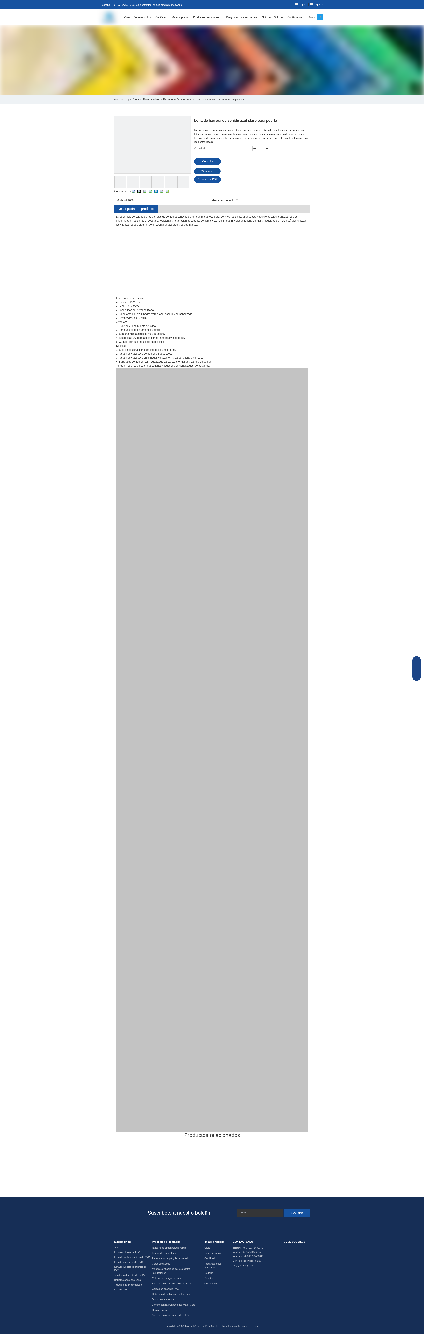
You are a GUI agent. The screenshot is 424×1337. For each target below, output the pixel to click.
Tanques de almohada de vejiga (169, 1247)
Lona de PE (120, 1289)
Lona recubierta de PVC (127, 1252)
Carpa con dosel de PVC (165, 1288)
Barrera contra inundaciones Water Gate (173, 1304)
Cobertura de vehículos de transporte (172, 1294)
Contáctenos (211, 1283)
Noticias (208, 1272)
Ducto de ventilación (163, 1299)
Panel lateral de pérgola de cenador (171, 1258)
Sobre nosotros (212, 1253)
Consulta (207, 161)
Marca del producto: (223, 200)
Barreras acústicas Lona (127, 1279)
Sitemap (253, 1326)
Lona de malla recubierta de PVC (132, 1257)
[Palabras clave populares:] (320, 17)
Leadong (242, 1326)
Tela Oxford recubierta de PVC (130, 1275)
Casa (207, 1247)
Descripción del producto (136, 209)
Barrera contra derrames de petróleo (171, 1315)
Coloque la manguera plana (166, 1278)
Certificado (210, 1258)
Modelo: (121, 200)
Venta (117, 1247)
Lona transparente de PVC (128, 1262)
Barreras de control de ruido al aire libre (173, 1283)
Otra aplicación (160, 1310)
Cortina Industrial (161, 1263)
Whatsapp (207, 171)
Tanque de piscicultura (164, 1253)
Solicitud (208, 1278)
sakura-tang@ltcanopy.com (168, 4)
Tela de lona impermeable (128, 1284)
